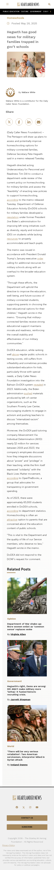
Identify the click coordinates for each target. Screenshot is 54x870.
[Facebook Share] (19, 123)
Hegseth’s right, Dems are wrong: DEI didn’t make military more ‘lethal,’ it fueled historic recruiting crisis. (26, 690)
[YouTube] (37, 807)
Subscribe (27, 827)
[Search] (49, 4)
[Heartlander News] (28, 4)
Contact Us (27, 818)
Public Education (11, 12)
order (40, 258)
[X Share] (9, 123)
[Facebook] (17, 807)
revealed (38, 384)
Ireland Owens (19, 764)
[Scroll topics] (50, 12)
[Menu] (8, 4)
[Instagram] (30, 807)
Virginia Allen (18, 634)
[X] (23, 807)
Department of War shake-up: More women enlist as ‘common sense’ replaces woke (25, 626)
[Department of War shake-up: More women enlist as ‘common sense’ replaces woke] (27, 596)
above (15, 354)
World (10, 746)
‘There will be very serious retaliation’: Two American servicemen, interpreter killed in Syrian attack (26, 755)
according (12, 199)
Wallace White (28, 92)
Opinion (11, 618)
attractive (12, 519)
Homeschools (15, 17)
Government (36, 12)
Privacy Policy (8, 845)
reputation (13, 217)
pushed (28, 393)
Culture (25, 12)
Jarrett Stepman (20, 699)
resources (12, 238)
